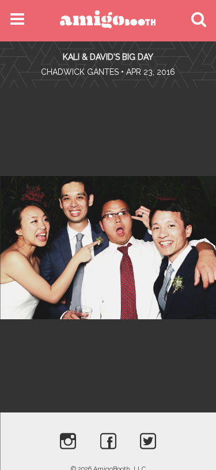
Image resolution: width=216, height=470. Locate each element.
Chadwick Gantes (80, 72)
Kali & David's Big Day (108, 57)
